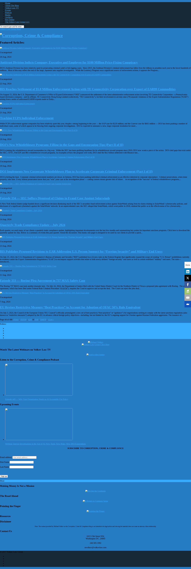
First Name (4, 462)
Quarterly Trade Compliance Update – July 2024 (32, 225)
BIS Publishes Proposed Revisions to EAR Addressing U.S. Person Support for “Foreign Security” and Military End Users (81, 251)
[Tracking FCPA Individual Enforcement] (17, 104)
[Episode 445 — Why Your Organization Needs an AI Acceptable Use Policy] (39, 395)
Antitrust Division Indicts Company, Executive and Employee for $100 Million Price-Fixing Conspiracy (69, 62)
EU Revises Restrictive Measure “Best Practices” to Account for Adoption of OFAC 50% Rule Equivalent (70, 307)
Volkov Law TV (12, 8)
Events (8, 10)
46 (37, 319)
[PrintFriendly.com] (188, 291)
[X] (188, 278)
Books (8, 15)
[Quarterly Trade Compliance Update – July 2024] (21, 210)
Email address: (6, 457)
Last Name (4, 467)
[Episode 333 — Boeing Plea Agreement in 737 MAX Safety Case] (28, 266)
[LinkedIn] (188, 271)
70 (45, 319)
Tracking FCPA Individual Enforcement (27, 118)
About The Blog (12, 5)
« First (15, 319)
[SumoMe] (188, 304)
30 (25, 319)
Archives (9, 17)
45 (35, 319)
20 (23, 319)
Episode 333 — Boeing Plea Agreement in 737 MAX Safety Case (42, 280)
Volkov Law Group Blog (10, 29)
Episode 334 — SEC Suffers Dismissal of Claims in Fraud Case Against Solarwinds (55, 198)
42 (29, 319)
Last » (51, 319)
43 (31, 319)
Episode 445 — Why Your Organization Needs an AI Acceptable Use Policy (36, 399)
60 (43, 319)
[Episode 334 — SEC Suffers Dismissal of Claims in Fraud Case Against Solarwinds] (35, 184)
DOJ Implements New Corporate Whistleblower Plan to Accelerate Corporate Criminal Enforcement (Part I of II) (76, 171)
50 (41, 319)
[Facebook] (188, 284)
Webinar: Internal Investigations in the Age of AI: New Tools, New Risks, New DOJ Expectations (45, 444)
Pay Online (9, 20)
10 (21, 319)
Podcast (8, 12)
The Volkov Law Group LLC (17, 22)
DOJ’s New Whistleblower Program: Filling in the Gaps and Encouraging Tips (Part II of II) (61, 144)
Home (7, 3)
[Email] (188, 297)
